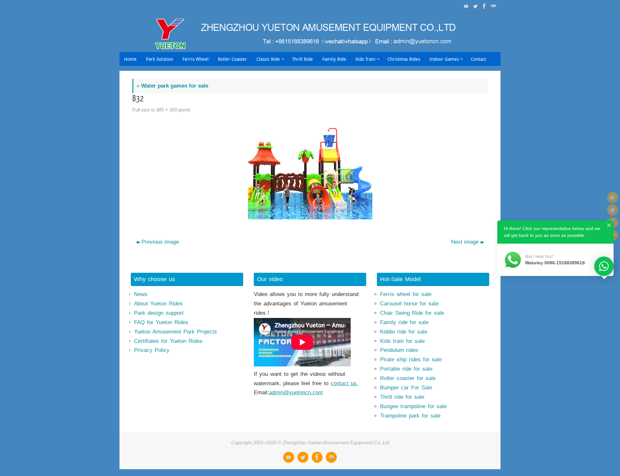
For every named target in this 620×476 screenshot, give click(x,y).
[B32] (310, 170)
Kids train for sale (402, 341)
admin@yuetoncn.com (296, 392)
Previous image (160, 242)
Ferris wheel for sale (405, 294)
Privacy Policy (152, 350)
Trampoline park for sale (410, 416)
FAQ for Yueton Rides (161, 322)
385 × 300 (166, 109)
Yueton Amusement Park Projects (175, 332)
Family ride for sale (404, 322)
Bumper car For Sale (406, 388)
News (141, 294)
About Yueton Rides (158, 304)
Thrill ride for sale (402, 397)
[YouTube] (465, 6)
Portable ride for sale (406, 369)
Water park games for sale (172, 86)
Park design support (159, 313)
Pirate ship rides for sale (411, 359)
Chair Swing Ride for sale (412, 313)
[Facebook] (483, 6)
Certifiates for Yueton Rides (168, 341)
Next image (465, 242)
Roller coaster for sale (408, 378)
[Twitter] (474, 6)
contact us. (344, 383)
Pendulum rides (399, 350)
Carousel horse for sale (409, 304)
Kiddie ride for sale (403, 332)
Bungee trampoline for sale (413, 406)
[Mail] (492, 6)
